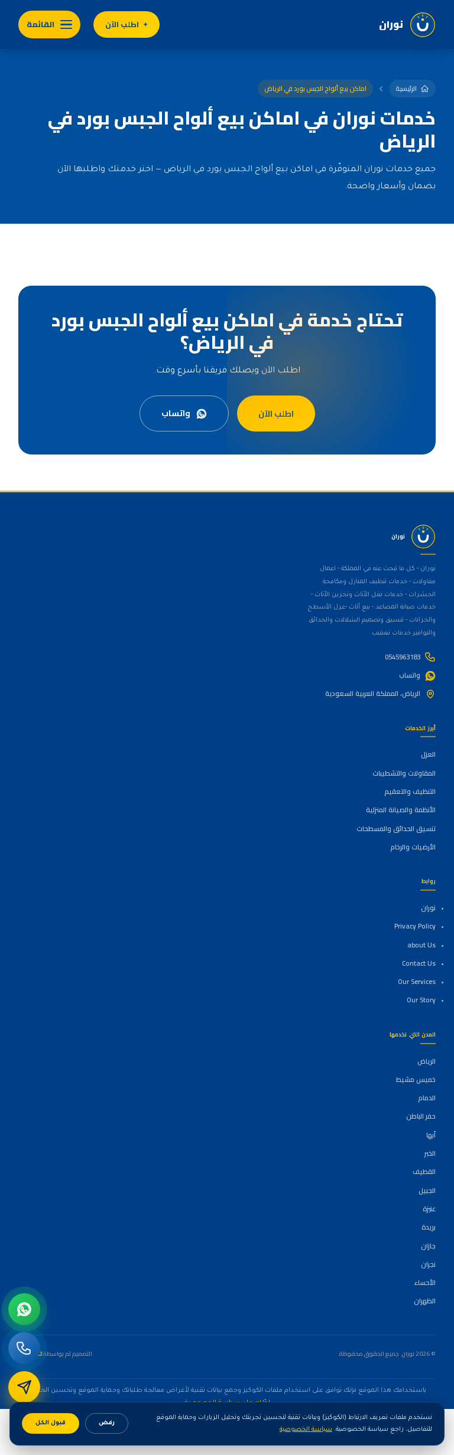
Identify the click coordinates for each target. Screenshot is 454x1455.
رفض (107, 1423)
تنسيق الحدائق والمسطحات (396, 828)
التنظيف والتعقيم (410, 791)
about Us (421, 945)
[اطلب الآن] (24, 1387)
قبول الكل (50, 1423)
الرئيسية (406, 88)
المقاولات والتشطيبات (404, 773)
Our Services (417, 981)
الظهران (425, 1300)
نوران (428, 907)
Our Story (421, 999)
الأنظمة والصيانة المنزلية (401, 809)
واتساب (175, 413)
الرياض (426, 1061)
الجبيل (427, 1190)
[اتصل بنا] (24, 1348)
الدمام (427, 1097)
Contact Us (419, 963)
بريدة (428, 1227)
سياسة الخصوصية (306, 1429)
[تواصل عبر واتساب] (24, 1309)
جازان (428, 1246)
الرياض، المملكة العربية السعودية (372, 693)
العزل (428, 754)
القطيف (424, 1171)
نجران (428, 1264)
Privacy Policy (415, 926)
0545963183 (402, 656)
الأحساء (425, 1282)
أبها (431, 1135)
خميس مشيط (416, 1079)
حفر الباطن (421, 1116)
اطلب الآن (122, 24)
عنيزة (429, 1208)
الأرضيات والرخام (413, 847)
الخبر (430, 1153)
